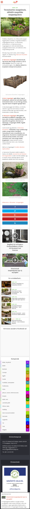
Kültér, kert (15, 7)
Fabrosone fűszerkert (21, 54)
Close (28, 493)
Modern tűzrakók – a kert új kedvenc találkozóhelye (18, 313)
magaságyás (20, 202)
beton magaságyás (8, 98)
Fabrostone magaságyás (9, 60)
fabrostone (6, 202)
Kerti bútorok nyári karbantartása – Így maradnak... (17, 292)
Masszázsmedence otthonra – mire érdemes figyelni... (18, 322)
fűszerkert (13, 202)
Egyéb (13, 319)
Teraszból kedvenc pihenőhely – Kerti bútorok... (17, 307)
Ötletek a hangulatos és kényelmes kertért (18, 284)
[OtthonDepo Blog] (15, 1)
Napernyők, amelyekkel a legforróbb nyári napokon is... (18, 300)
